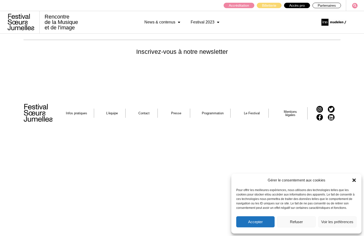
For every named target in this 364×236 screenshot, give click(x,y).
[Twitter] (331, 109)
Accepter (255, 222)
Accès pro (297, 5)
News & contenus (159, 22)
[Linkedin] (331, 117)
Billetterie (269, 5)
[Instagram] (319, 109)
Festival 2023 (202, 22)
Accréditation (239, 5)
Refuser (296, 222)
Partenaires (327, 5)
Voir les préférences (337, 222)
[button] (354, 180)
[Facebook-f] (319, 117)
